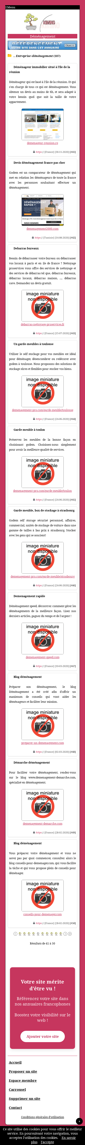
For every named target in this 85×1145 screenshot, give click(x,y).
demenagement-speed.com (42, 657)
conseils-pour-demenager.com (42, 914)
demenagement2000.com (42, 229)
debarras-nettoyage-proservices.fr (42, 324)
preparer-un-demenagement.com (42, 743)
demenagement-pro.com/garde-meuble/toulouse (42, 410)
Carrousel (17, 1089)
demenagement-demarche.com (42, 824)
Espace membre (23, 1080)
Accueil (15, 1062)
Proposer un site (23, 1071)
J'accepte (47, 1142)
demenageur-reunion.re (42, 143)
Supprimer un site (24, 1098)
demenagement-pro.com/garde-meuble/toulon (42, 491)
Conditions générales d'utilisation (42, 1117)
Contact (15, 1107)
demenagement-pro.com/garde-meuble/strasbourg (43, 576)
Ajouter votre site (43, 1036)
